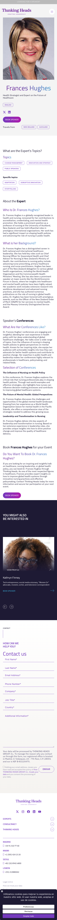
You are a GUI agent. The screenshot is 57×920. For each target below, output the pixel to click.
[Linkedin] (34, 811)
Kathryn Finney (11, 577)
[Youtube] (39, 811)
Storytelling (10, 189)
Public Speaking (12, 169)
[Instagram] (22, 811)
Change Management (14, 163)
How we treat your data (12, 886)
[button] (5, 607)
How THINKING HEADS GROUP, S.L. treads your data (20, 771)
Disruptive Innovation (31, 182)
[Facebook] (28, 811)
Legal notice (8, 882)
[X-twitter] (17, 811)
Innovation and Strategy (40, 163)
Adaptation (10, 182)
